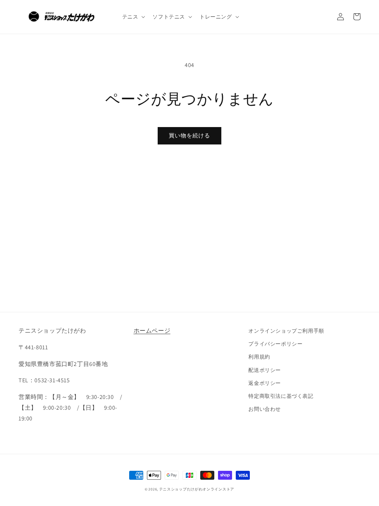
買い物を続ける (189, 135)
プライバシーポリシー (275, 343)
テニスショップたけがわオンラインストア (196, 489)
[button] (133, 16)
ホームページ (152, 330)
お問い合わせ (264, 409)
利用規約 (259, 356)
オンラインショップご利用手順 (286, 330)
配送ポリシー (264, 370)
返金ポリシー (264, 383)
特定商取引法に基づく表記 (280, 396)
